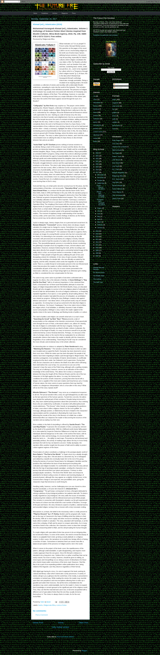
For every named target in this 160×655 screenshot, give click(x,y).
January (100, 227)
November (100, 177)
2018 (97, 170)
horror (95, 112)
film (113, 109)
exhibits (114, 122)
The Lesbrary (97, 279)
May (98, 216)
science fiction (61, 605)
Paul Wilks (115, 182)
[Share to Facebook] (66, 602)
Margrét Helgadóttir (118, 172)
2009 (97, 250)
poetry (95, 122)
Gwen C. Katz (116, 156)
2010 (97, 248)
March (99, 222)
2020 (97, 164)
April (99, 219)
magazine (115, 103)
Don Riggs (115, 153)
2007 (97, 256)
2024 (97, 153)
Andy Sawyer (116, 140)
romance (96, 128)
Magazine (65, 13)
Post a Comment (42, 615)
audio (114, 119)
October (100, 180)
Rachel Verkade (117, 185)
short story (115, 106)
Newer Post (38, 623)
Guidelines (44, 13)
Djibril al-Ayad (116, 150)
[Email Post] (55, 602)
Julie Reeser (116, 160)
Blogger (84, 651)
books (40, 605)
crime (95, 99)
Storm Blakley (116, 192)
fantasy (95, 106)
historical (96, 109)
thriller (95, 141)
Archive (54, 13)
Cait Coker (115, 143)
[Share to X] (64, 602)
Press (74, 13)
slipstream (96, 135)
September (101, 183)
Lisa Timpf (115, 166)
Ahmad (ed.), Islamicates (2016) (100, 194)
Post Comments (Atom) (65, 637)
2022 (97, 158)
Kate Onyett (116, 163)
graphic (114, 112)
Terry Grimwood (117, 195)
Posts (117, 84)
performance (116, 125)
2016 (97, 231)
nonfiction (96, 119)
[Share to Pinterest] (68, 602)
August (99, 208)
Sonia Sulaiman (117, 189)
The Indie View (98, 282)
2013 (97, 239)
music (114, 116)
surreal (95, 138)
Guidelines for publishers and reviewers (105, 35)
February (100, 225)
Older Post (83, 623)
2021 (97, 161)
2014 (97, 236)
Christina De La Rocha (119, 147)
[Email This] (60, 602)
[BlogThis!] (62, 602)
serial (114, 129)
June (99, 214)
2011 (97, 245)
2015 (97, 234)
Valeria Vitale (116, 198)
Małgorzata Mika (50, 605)
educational (96, 102)
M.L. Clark (115, 169)
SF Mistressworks (99, 272)
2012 (97, 242)
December (100, 175)
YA (94, 96)
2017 (97, 172)
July (98, 211)
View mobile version (60, 627)
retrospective (97, 125)
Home (35, 13)
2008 (97, 253)
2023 (97, 156)
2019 (97, 167)
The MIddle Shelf (98, 276)
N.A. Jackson (116, 179)
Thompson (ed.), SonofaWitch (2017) (101, 202)
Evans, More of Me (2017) (101, 187)
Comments (118, 87)
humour (95, 115)
